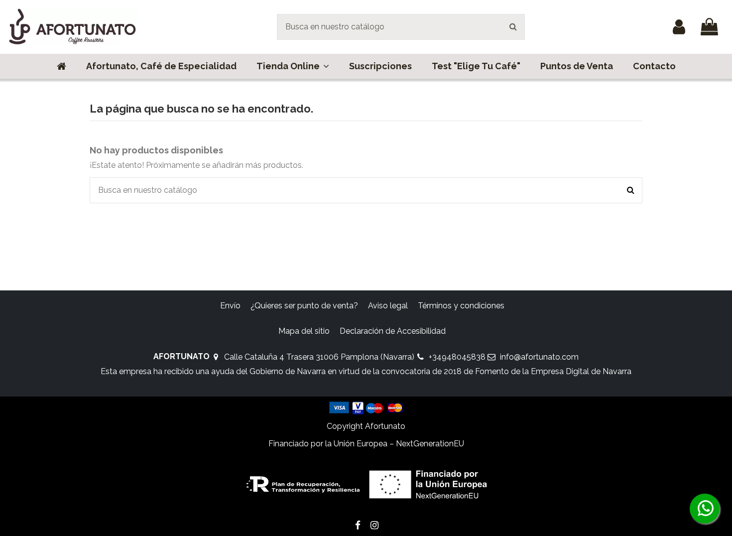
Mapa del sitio (304, 331)
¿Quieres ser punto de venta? (304, 305)
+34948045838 (457, 357)
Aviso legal (388, 305)
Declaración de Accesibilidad (393, 331)
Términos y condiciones (461, 305)
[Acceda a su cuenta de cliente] (679, 27)
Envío (230, 305)
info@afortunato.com (539, 357)
